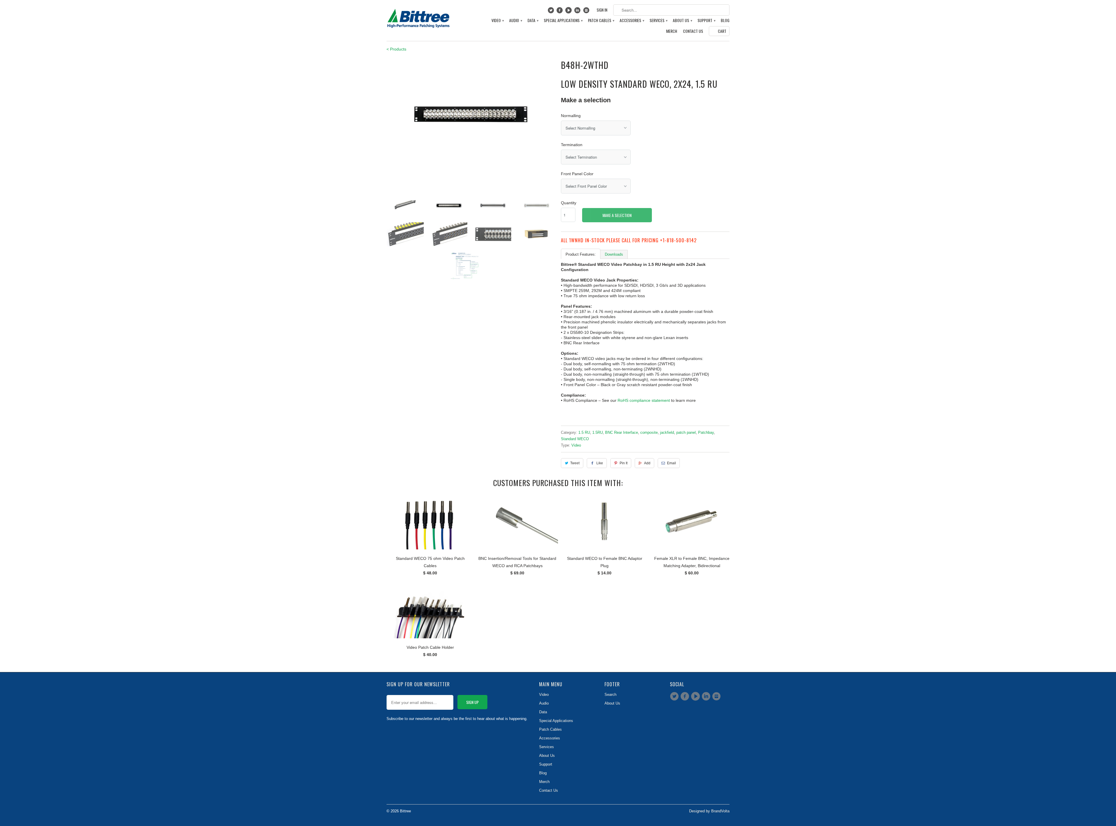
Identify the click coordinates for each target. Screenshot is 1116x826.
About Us (682, 20)
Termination (571, 144)
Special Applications (563, 20)
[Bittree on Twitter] (551, 11)
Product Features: (581, 254)
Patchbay (706, 432)
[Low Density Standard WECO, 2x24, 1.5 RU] (471, 114)
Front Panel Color (577, 173)
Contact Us (693, 31)
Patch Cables (601, 20)
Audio (515, 20)
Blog (725, 20)
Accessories (632, 20)
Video (497, 20)
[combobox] (671, 10)
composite (649, 432)
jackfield (667, 432)
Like (599, 463)
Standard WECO (575, 439)
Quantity (568, 202)
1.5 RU (584, 432)
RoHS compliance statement (644, 400)
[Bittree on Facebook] (560, 11)
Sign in (602, 10)
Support (706, 20)
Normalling (571, 115)
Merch (671, 31)
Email (671, 463)
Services (658, 20)
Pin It (623, 463)
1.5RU (597, 432)
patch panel (686, 432)
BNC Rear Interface (621, 432)
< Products (396, 49)
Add (647, 463)
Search (610, 694)
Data (532, 20)
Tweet (575, 463)
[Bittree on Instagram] (587, 11)
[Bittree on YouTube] (569, 11)
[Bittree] (418, 16)
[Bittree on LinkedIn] (578, 11)
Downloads (614, 254)
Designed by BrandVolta (709, 811)
